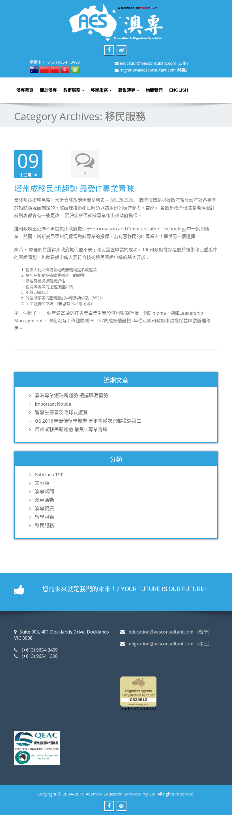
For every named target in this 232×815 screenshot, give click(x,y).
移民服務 (100, 90)
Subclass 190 (49, 474)
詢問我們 (154, 90)
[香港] (64, 69)
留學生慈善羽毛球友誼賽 (61, 412)
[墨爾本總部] (34, 69)
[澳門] (75, 69)
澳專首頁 (24, 90)
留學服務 (44, 517)
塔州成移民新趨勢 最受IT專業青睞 (74, 188)
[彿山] (44, 69)
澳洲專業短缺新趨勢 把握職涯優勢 (71, 395)
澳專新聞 (44, 491)
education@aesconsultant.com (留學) (154, 63)
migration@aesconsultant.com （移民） (170, 644)
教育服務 (72, 90)
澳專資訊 (44, 508)
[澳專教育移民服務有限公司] (116, 21)
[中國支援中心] (54, 69)
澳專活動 (44, 500)
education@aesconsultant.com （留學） (170, 632)
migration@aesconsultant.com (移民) (153, 70)
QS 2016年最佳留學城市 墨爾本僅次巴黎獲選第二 (88, 421)
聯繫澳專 (127, 90)
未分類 (42, 483)
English (178, 90)
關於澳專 (48, 90)
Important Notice (53, 404)
